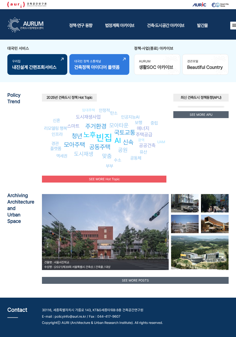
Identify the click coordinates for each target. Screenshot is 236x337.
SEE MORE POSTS (135, 280)
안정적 (104, 110)
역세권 (61, 155)
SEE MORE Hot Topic (104, 179)
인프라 (57, 134)
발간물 (202, 25)
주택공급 (144, 134)
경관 (55, 143)
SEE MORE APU (201, 114)
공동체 (135, 157)
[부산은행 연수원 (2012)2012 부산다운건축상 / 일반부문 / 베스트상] (200, 252)
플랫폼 (55, 148)
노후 (89, 135)
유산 (143, 151)
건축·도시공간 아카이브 (165, 25)
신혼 (56, 120)
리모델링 (51, 128)
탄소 (114, 113)
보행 (138, 122)
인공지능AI (130, 116)
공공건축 (147, 145)
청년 (77, 135)
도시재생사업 (88, 117)
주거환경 (95, 126)
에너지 (143, 128)
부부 (109, 165)
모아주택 (74, 144)
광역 (141, 140)
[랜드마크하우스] (215, 224)
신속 (128, 142)
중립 (154, 122)
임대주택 (88, 110)
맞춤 (107, 156)
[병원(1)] (215, 203)
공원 (123, 150)
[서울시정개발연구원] (185, 224)
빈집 (104, 137)
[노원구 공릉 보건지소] (185, 203)
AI (118, 140)
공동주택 (99, 147)
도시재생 (83, 154)
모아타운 (119, 125)
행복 (63, 128)
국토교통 (124, 132)
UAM (161, 142)
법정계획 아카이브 (119, 25)
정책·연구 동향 (80, 25)
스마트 (73, 126)
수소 (117, 160)
